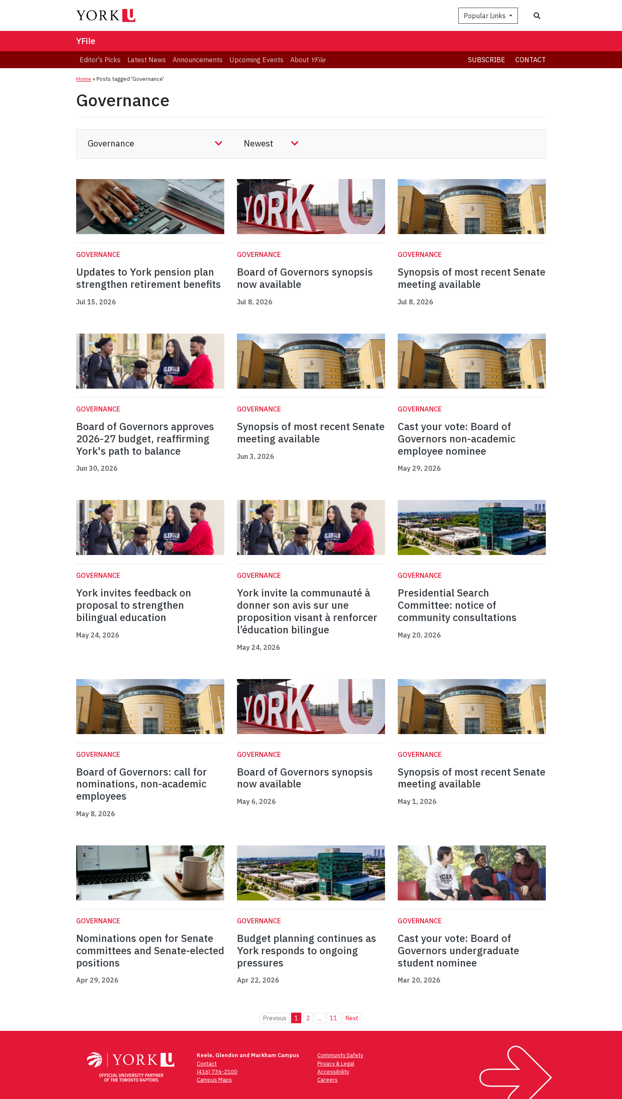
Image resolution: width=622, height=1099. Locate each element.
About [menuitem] (307, 59)
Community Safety (340, 1055)
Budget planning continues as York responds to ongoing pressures (306, 950)
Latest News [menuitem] (146, 59)
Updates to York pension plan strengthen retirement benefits (148, 278)
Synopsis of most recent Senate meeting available (471, 278)
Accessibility (333, 1071)
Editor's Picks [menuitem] (100, 59)
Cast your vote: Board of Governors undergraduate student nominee (458, 950)
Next (351, 1018)
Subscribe (486, 59)
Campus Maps (214, 1079)
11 (333, 1018)
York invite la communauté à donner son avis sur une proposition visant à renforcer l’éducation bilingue (307, 611)
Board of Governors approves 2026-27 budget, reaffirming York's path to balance (145, 439)
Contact (530, 59)
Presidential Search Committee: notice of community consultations (457, 605)
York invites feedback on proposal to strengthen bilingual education (133, 605)
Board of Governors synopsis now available (305, 278)
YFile (85, 41)
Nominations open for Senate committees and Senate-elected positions (150, 950)
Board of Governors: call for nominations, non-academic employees (141, 784)
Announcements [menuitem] (198, 59)
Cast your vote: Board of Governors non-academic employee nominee (456, 439)
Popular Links (485, 15)
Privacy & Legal (335, 1063)
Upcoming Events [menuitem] (256, 59)
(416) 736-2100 (217, 1071)
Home (83, 79)
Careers (327, 1079)
